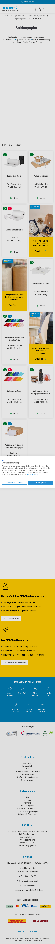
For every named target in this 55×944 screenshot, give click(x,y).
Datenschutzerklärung (32, 475)
